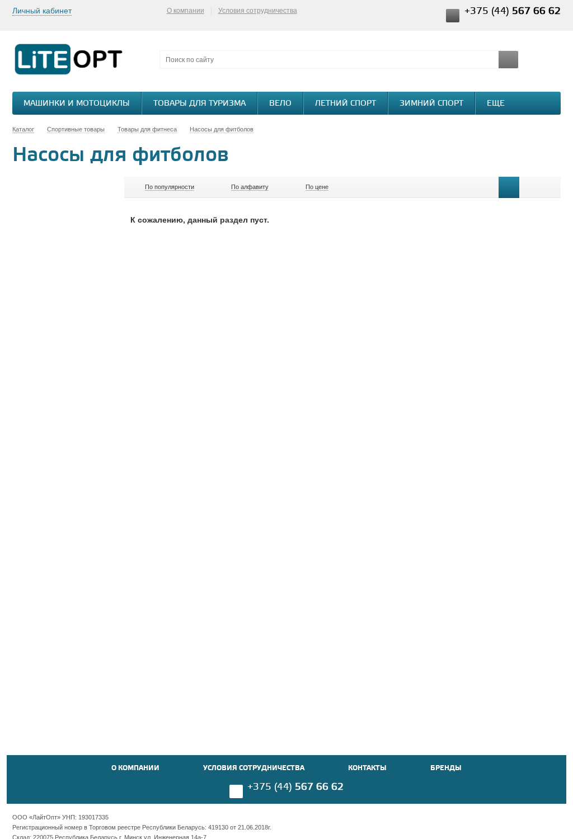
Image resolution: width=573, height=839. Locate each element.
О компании (185, 11)
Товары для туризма (199, 104)
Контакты (367, 768)
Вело (280, 104)
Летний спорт (345, 104)
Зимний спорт (431, 104)
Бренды (446, 768)
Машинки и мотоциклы (77, 104)
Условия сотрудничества (257, 11)
